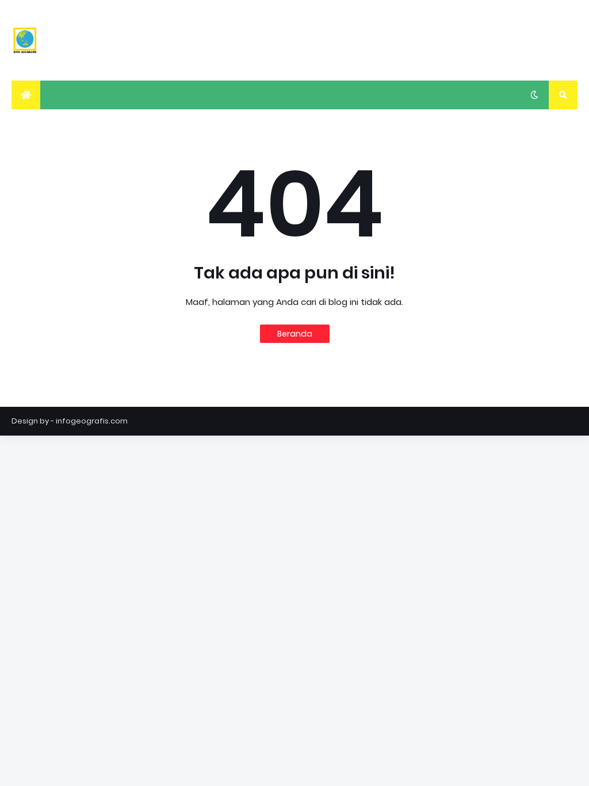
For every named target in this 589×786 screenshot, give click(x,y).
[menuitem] (26, 95)
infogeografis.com (92, 420)
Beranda (294, 333)
